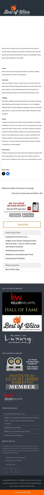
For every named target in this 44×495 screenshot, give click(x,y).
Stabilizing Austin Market (14, 250)
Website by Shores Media (27, 486)
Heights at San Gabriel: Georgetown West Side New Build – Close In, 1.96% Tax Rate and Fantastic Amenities (20, 244)
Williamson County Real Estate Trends (19, 254)
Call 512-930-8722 (22, 492)
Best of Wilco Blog (12, 269)
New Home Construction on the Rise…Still (27, 193)
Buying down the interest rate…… (17, 237)
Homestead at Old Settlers (15, 258)
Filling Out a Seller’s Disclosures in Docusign (17, 188)
